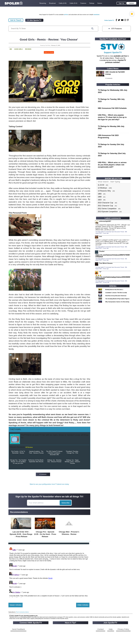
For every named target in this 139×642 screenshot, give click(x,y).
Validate (131, 3)
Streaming (42, 3)
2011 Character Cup (105, 206)
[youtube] (122, 20)
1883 (99, 194)
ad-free (66, 14)
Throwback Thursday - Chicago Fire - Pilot (72, 452)
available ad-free (120, 56)
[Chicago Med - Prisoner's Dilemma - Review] (69, 529)
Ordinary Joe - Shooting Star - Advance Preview (54, 460)
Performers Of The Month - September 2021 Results (36, 460)
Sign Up (121, 3)
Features (83, 3)
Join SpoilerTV (35, 20)
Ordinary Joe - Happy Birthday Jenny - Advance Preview (72, 461)
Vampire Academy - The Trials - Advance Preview (36, 452)
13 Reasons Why (104, 191)
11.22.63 (101, 185)
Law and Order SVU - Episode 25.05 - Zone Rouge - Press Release (21, 534)
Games (99, 3)
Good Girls (18, 49)
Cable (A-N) (62, 3)
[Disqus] (48, 571)
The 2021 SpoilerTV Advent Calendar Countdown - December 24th (54, 453)
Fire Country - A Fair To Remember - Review (18, 452)
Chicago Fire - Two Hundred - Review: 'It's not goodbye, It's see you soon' (18, 461)
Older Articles (82, 605)
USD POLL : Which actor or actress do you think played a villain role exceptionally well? (112, 165)
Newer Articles (15, 605)
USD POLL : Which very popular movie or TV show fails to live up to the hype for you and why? (112, 117)
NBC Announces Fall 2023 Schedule (112, 108)
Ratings (91, 3)
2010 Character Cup (105, 203)
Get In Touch (15, 20)
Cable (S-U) (73, 3)
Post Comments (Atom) (22, 612)
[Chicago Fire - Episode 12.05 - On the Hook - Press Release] (45, 529)
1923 (99, 200)
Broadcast (52, 3)
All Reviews (29, 447)
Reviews (28, 49)
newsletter (96, 14)
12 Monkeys (102, 188)
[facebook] (116, 20)
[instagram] (125, 20)
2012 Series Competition (107, 209)
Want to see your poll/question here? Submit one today (49, 484)
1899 (99, 197)
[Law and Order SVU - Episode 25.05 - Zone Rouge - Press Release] (21, 529)
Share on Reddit (48, 52)
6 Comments (42, 474)
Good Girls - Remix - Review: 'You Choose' (49, 39)
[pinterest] (128, 20)
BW (11, 49)
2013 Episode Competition (108, 212)
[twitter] (119, 20)
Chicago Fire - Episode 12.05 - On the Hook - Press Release (45, 534)
